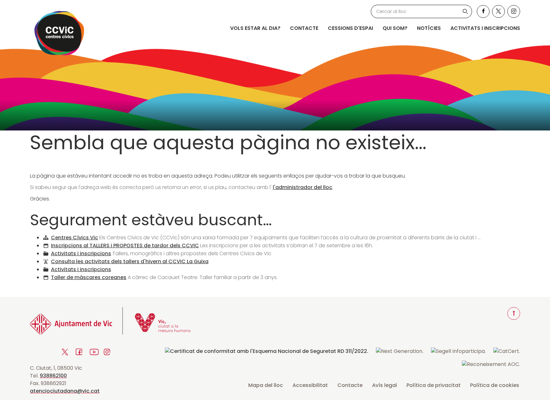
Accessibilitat (310, 385)
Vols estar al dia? (255, 28)
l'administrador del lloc (302, 187)
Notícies (429, 28)
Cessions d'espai (350, 28)
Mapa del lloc (265, 385)
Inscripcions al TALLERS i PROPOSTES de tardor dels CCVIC (125, 245)
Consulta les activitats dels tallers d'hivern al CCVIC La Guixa (129, 261)
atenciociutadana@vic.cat (65, 391)
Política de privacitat (433, 385)
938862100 (53, 375)
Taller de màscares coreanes (88, 277)
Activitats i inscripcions (485, 28)
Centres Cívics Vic (74, 237)
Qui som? (395, 28)
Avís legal (384, 385)
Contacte (304, 28)
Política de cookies (494, 385)
